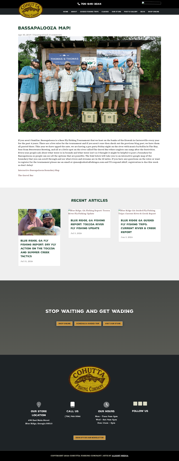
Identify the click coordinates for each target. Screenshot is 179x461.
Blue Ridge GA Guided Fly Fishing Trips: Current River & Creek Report (138, 226)
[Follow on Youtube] (145, 404)
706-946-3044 (91, 4)
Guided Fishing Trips (89, 12)
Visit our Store (113, 323)
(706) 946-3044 (72, 416)
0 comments (55, 35)
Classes (105, 12)
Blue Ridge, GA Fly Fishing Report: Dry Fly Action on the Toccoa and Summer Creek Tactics (38, 249)
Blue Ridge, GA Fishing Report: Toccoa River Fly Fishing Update (88, 225)
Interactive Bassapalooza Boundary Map (39, 170)
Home (65, 12)
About (74, 12)
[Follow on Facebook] (135, 404)
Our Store (116, 12)
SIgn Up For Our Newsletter (89, 437)
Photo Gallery (130, 12)
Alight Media (120, 455)
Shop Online (153, 12)
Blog (143, 12)
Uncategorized (40, 35)
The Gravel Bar (25, 175)
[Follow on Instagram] (140, 404)
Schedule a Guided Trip (87, 323)
